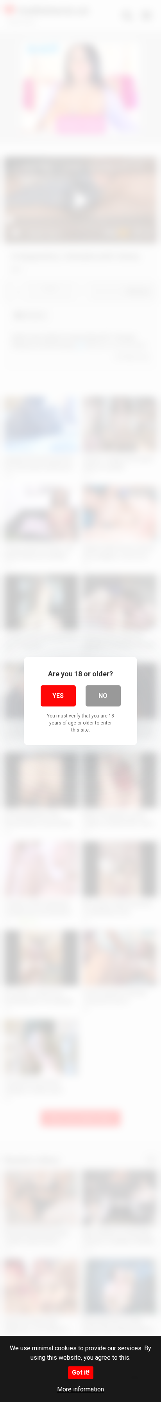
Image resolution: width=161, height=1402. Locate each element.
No (102, 695)
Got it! (80, 1372)
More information (80, 1389)
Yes (58, 695)
